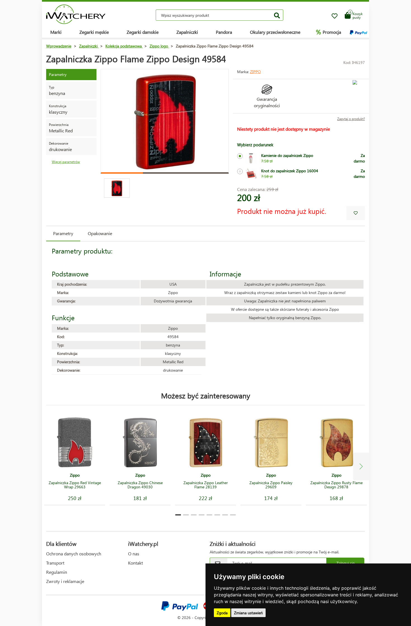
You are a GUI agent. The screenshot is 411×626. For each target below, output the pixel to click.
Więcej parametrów (66, 162)
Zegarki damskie (143, 32)
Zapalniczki (187, 32)
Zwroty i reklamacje (65, 581)
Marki (56, 32)
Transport (55, 563)
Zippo (255, 71)
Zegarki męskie (94, 32)
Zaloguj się (345, 563)
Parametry (63, 233)
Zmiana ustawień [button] (248, 612)
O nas (133, 553)
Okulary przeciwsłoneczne (275, 32)
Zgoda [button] (222, 612)
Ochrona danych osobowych (73, 553)
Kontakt (135, 563)
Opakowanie (100, 233)
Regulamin (56, 572)
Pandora (224, 32)
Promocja (328, 32)
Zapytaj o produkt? (351, 119)
